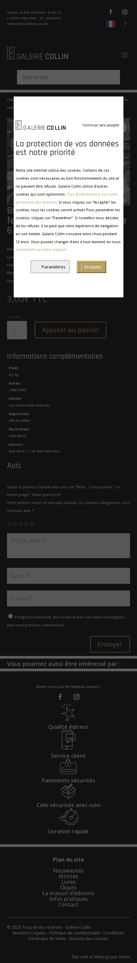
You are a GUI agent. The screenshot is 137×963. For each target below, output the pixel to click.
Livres (68, 881)
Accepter (93, 267)
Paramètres (54, 267)
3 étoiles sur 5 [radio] (20, 524)
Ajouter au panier (70, 329)
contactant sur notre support (41, 249)
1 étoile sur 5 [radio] (9, 524)
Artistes (68, 876)
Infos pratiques (68, 898)
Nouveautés (68, 870)
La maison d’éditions (68, 893)
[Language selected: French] (116, 23)
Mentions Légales (29, 933)
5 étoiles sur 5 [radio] (32, 524)
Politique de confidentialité (75, 933)
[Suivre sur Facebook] (110, 12)
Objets (68, 887)
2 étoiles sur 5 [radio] (15, 524)
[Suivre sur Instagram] (124, 12)
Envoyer (110, 644)
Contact (68, 904)
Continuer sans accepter (100, 125)
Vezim (124, 957)
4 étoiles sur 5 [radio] (26, 524)
